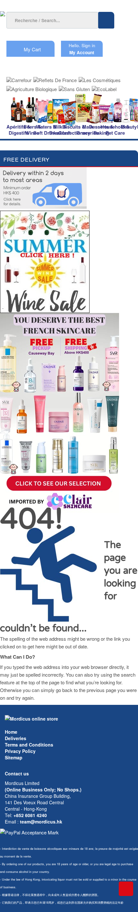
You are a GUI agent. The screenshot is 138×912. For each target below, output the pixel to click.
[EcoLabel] (104, 87)
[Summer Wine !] (45, 260)
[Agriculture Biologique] (31, 87)
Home (11, 732)
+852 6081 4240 (30, 815)
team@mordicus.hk (41, 821)
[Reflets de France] (55, 78)
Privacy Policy (20, 751)
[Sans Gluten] (74, 87)
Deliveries (15, 738)
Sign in (88, 45)
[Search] (106, 20)
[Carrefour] (18, 78)
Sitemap (13, 757)
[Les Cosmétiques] (100, 78)
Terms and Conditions (29, 744)
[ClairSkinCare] (59, 412)
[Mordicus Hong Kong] (31, 718)
